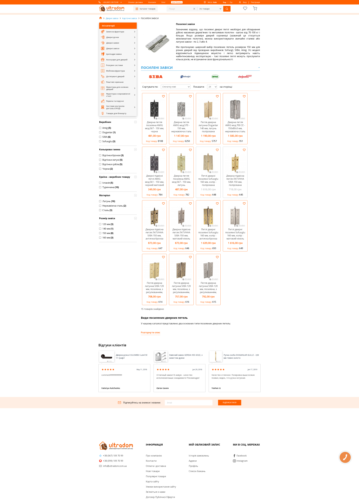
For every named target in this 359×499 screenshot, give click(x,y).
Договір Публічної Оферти (160, 497)
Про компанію (154, 455)
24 (210, 86)
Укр (224, 2)
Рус (231, 2)
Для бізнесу (177, 2)
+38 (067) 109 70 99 (110, 2)
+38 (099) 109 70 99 (112, 460)
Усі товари (204, 8)
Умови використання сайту (161, 486)
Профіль (193, 466)
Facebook (242, 455)
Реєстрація (255, 2)
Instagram (242, 460)
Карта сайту (152, 481)
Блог (163, 2)
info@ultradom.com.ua (114, 466)
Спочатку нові (169, 86)
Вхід (244, 2)
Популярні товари (156, 476)
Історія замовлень (199, 455)
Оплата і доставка (135, 2)
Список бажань (197, 471)
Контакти (152, 2)
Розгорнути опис (150, 332)
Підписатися (229, 402)
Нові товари (153, 471)
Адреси (193, 460)
